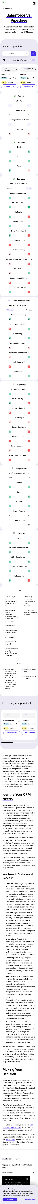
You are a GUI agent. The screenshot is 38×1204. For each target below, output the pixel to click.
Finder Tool (10, 1139)
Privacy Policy (30, 1200)
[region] (19, 726)
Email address (7, 1172)
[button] (9, 78)
